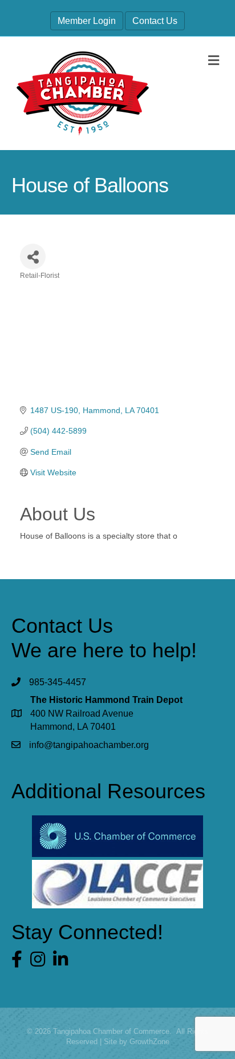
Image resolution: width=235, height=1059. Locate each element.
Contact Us (154, 21)
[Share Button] (33, 256)
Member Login (87, 21)
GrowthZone (149, 1041)
